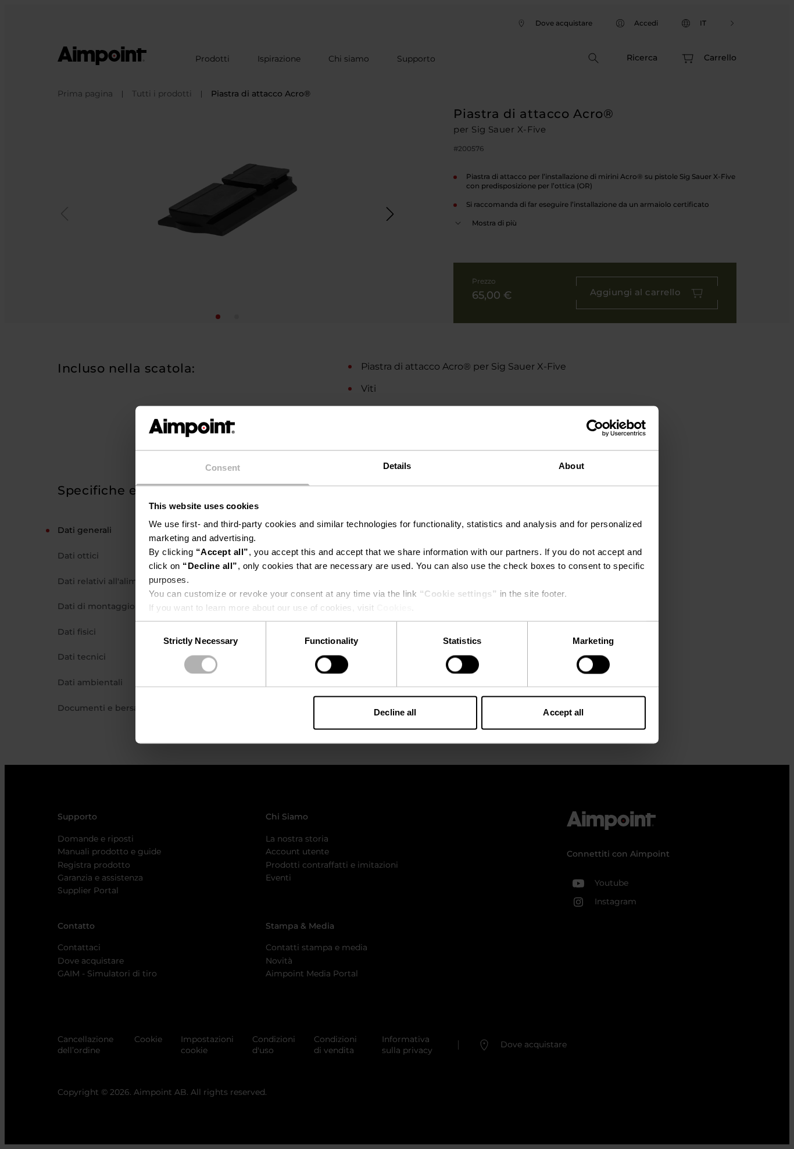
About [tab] (571, 466)
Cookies (394, 608)
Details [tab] (397, 466)
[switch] (331, 664)
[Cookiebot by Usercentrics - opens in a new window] (595, 427)
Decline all (395, 713)
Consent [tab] (222, 468)
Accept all (563, 713)
